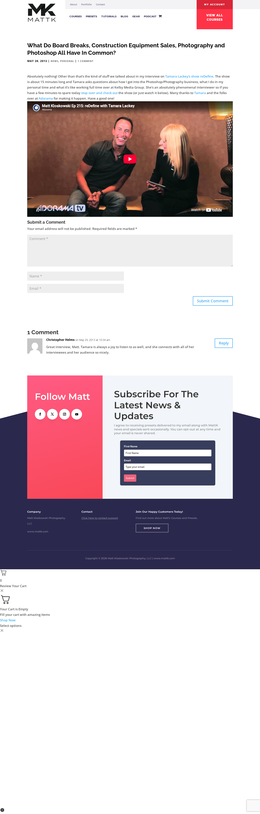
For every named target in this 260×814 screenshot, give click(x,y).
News (54, 61)
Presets (91, 16)
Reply (224, 343)
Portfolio (86, 4)
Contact (100, 4)
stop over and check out (99, 93)
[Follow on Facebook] (40, 414)
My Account (214, 4)
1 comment (85, 61)
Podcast (150, 16)
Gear (136, 16)
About (73, 4)
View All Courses (214, 17)
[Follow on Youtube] (76, 414)
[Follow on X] (52, 414)
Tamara (200, 93)
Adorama (46, 98)
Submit (130, 478)
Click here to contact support (99, 517)
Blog (124, 16)
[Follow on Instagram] (64, 414)
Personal (67, 61)
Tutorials (108, 16)
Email (128, 460)
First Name (130, 446)
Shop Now (152, 528)
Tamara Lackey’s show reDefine (189, 76)
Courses (75, 16)
